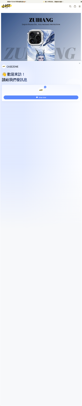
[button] (79, 6)
